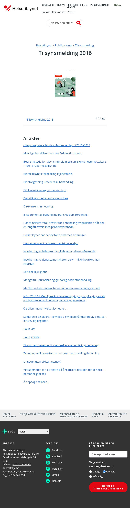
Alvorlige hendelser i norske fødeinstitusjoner (52, 153)
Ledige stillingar (9, 415)
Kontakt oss (58, 12)
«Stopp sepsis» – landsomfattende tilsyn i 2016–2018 (56, 145)
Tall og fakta (31, 337)
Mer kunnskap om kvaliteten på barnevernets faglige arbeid (61, 288)
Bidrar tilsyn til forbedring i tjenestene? (48, 174)
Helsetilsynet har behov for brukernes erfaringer (54, 235)
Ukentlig (110, 471)
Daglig (96, 471)
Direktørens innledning (38, 206)
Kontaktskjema (11, 468)
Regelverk (48, 5)
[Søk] (78, 23)
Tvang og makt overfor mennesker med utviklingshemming (61, 353)
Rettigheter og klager (77, 6)
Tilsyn (61, 5)
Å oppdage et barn (35, 382)
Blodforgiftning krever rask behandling (48, 182)
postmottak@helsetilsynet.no (19, 471)
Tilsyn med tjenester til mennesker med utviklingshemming (61, 345)
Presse (71, 12)
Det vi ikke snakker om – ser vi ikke (45, 198)
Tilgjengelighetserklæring (37, 414)
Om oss (45, 12)
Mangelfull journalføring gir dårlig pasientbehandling (57, 280)
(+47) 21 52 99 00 (21, 464)
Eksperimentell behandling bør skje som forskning (55, 214)
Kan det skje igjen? (35, 272)
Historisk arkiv (98, 415)
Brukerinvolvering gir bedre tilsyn (44, 190)
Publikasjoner (99, 5)
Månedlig (98, 476)
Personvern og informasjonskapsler (73, 415)
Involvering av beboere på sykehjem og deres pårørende (59, 251)
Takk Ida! (29, 329)
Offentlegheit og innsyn (117, 415)
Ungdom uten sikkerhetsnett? (42, 361)
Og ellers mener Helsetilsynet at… (45, 308)
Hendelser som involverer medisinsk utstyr (50, 243)
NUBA (117, 5)
